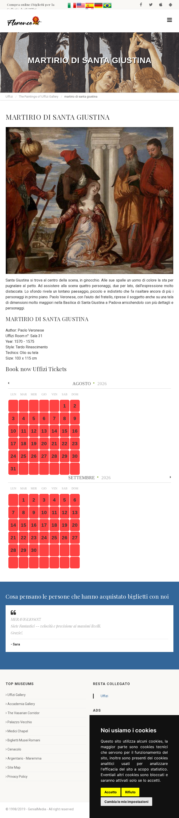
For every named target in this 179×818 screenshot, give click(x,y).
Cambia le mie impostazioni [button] (126, 802)
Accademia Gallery (21, 704)
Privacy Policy (17, 776)
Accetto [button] (110, 792)
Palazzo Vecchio (19, 722)
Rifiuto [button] (130, 792)
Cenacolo (14, 749)
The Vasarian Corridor (23, 713)
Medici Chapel (17, 731)
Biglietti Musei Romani (23, 740)
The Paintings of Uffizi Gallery (38, 96)
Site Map (14, 767)
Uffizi (9, 96)
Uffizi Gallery (16, 695)
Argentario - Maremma (24, 758)
